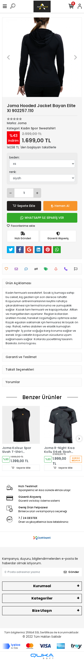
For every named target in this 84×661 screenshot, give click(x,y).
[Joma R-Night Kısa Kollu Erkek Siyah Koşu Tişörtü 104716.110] (63, 425)
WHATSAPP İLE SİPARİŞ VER (44, 218)
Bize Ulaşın (42, 610)
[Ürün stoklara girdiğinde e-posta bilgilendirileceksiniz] (57, 269)
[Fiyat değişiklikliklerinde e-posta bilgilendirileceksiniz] (47, 269)
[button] (8, 57)
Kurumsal (42, 585)
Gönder (73, 572)
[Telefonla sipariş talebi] (67, 269)
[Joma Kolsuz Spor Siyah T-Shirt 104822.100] (21, 425)
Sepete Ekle (26, 206)
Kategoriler (42, 598)
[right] (79, 439)
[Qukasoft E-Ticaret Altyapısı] (42, 656)
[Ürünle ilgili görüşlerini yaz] (27, 269)
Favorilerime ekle (22, 226)
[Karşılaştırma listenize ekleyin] (37, 269)
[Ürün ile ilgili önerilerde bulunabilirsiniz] (77, 269)
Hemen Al (61, 206)
